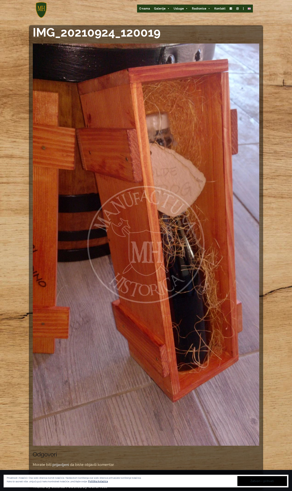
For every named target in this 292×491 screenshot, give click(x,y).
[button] (41, 10)
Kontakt (219, 8)
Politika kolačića (98, 481)
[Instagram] (237, 9)
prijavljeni (60, 465)
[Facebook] (230, 9)
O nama (144, 8)
